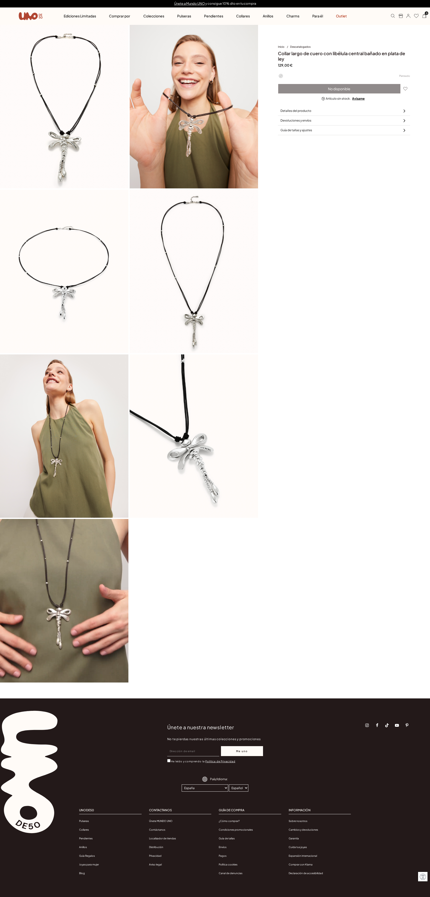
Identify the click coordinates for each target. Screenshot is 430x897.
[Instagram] (367, 725)
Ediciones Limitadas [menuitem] (80, 16)
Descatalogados (300, 46)
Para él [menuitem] (317, 16)
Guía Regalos (87, 855)
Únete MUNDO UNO (160, 820)
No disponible (339, 88)
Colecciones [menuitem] (153, 16)
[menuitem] (284, 48)
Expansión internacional (303, 855)
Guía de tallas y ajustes (296, 130)
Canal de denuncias (230, 873)
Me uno (242, 751)
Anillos (83, 847)
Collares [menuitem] (243, 16)
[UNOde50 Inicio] (31, 16)
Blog (82, 873)
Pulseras (84, 820)
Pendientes (86, 838)
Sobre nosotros (298, 820)
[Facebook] (377, 725)
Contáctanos (157, 829)
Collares (84, 829)
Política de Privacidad (220, 761)
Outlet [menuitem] (341, 16)
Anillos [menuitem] (268, 16)
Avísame (358, 98)
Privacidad (155, 855)
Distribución (156, 847)
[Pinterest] (407, 725)
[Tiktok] (387, 725)
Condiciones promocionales (236, 829)
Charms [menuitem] (292, 16)
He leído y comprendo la (203, 761)
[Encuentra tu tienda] (399, 16)
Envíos (222, 847)
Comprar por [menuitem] (119, 16)
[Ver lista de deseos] (414, 16)
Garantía (294, 838)
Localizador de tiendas (162, 838)
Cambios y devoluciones (303, 829)
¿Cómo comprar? (229, 820)
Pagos (222, 855)
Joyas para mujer (89, 864)
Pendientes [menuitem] (213, 16)
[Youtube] (397, 725)
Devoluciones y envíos (295, 120)
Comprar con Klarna (301, 864)
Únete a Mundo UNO (189, 3)
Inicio (281, 46)
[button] (406, 16)
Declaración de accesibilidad (306, 873)
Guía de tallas (227, 838)
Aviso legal (155, 864)
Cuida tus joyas (298, 847)
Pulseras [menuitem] (184, 16)
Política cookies (228, 864)
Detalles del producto (295, 111)
